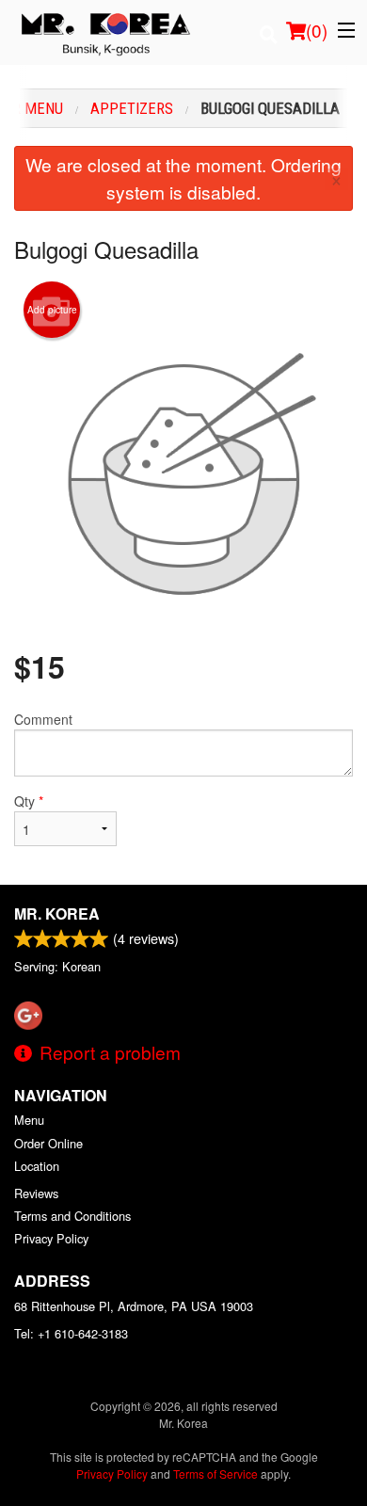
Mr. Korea (57, 913)
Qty (28, 801)
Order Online (48, 1143)
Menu (29, 1120)
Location (36, 1166)
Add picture (52, 309)
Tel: (71, 1333)
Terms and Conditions (72, 1216)
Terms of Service (215, 1474)
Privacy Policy (51, 1238)
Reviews (36, 1193)
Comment (43, 719)
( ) (316, 29)
